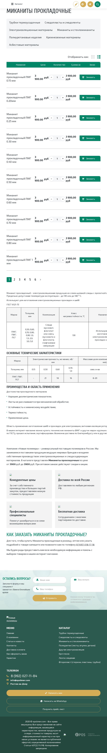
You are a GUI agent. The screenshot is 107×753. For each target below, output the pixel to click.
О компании (12, 637)
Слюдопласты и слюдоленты (62, 22)
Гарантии (11, 658)
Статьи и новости (15, 641)
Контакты (11, 645)
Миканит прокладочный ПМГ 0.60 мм (19, 199)
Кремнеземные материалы (63, 37)
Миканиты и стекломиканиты (76, 29)
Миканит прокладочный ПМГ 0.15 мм (19, 77)
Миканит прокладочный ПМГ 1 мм (20, 260)
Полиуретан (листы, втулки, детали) (77, 645)
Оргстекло (64, 653)
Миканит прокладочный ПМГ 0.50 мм (19, 178)
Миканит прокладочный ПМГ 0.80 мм (19, 239)
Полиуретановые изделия (25, 37)
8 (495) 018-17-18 (85, 544)
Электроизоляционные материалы (31, 29)
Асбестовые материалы (24, 44)
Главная (10, 633)
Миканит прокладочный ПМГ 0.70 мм (19, 219)
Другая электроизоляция (71, 649)
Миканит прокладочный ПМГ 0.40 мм (19, 158)
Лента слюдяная (67, 658)
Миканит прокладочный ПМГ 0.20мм (19, 97)
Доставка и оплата (16, 649)
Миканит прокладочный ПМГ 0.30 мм (19, 138)
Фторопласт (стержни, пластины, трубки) (79, 662)
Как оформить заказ (17, 653)
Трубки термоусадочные (24, 22)
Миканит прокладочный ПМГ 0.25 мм (19, 117)
